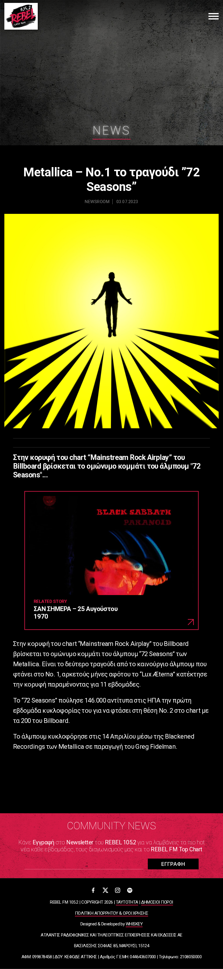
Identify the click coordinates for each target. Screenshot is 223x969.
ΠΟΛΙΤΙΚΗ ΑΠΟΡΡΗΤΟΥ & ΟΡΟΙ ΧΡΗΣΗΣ (111, 913)
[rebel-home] (21, 16)
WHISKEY (134, 924)
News (112, 130)
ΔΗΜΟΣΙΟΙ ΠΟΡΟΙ (157, 902)
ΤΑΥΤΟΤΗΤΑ (127, 902)
